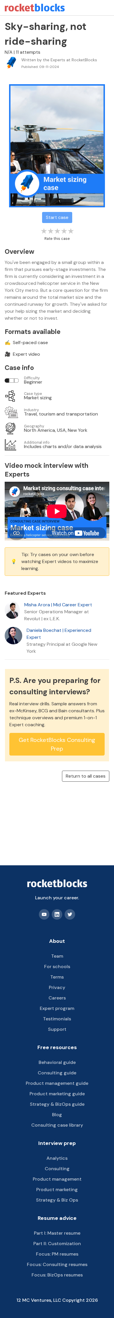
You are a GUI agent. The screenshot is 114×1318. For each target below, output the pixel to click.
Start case (57, 217)
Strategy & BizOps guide (57, 1104)
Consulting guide (57, 1073)
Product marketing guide (57, 1094)
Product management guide (57, 1083)
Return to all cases (86, 776)
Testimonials (57, 1019)
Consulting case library (57, 1125)
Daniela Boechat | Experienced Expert (59, 633)
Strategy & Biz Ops (57, 1200)
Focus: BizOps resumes (57, 1275)
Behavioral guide (57, 1062)
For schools (57, 966)
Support (57, 1029)
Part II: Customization (57, 1243)
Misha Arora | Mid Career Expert (58, 605)
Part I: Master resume (57, 1233)
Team (57, 956)
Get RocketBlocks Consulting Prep (57, 744)
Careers (57, 998)
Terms (57, 977)
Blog (57, 1115)
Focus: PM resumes (57, 1254)
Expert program (57, 1008)
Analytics (57, 1158)
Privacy (57, 987)
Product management (57, 1179)
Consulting (57, 1169)
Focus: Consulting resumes (57, 1264)
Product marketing (57, 1189)
